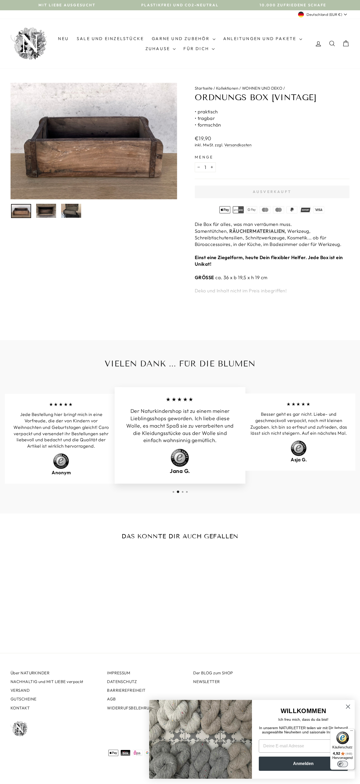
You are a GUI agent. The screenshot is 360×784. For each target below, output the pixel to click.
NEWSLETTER (206, 681)
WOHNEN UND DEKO (262, 88)
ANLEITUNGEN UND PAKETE (260, 38)
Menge (204, 157)
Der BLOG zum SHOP (213, 672)
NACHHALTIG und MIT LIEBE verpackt (47, 681)
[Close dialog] (348, 706)
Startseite (204, 88)
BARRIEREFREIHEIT (126, 690)
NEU (63, 38)
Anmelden (303, 763)
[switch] (342, 764)
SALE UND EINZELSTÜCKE (110, 38)
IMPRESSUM (118, 672)
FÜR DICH (197, 48)
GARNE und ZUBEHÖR (181, 38)
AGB (111, 698)
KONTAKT (20, 707)
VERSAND (20, 690)
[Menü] (351, 732)
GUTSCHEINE (24, 698)
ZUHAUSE (158, 48)
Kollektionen (227, 88)
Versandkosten (237, 144)
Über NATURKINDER (30, 672)
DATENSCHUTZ (122, 681)
